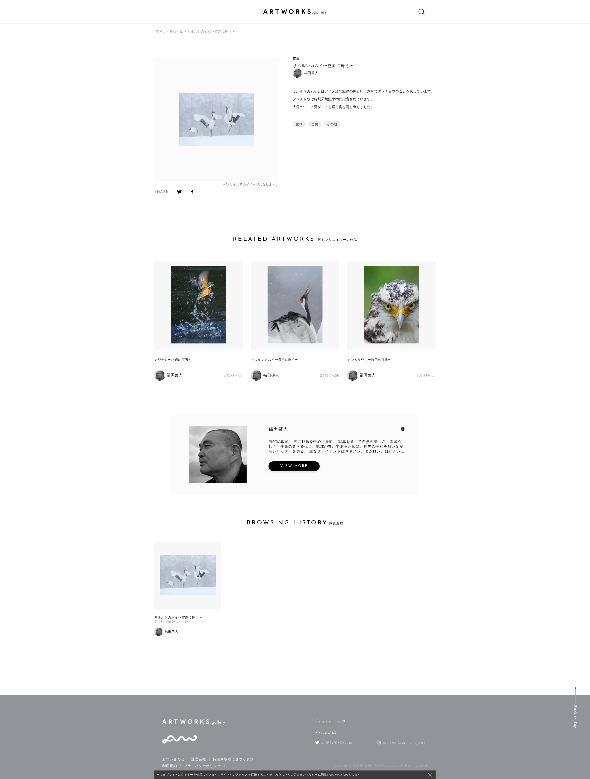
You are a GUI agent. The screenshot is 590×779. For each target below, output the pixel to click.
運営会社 (198, 759)
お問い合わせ (173, 759)
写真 (296, 59)
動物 (299, 124)
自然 (314, 124)
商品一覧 (176, 31)
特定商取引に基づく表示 (233, 759)
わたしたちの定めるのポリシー (296, 774)
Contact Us (327, 722)
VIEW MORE (294, 466)
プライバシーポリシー (202, 766)
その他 (332, 124)
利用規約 (169, 766)
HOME (159, 31)
